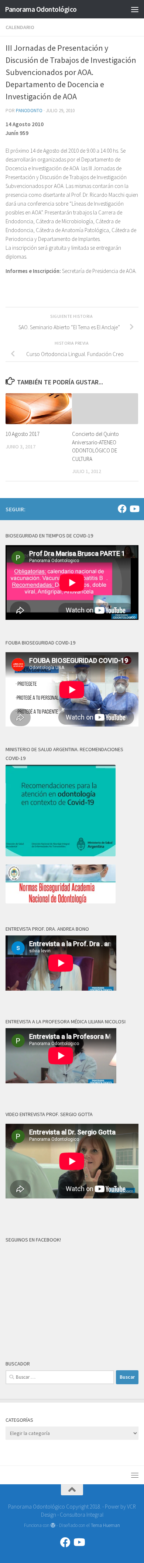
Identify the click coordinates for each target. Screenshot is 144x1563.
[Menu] (135, 9)
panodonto (29, 110)
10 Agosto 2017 (23, 433)
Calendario (20, 27)
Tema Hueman (105, 1525)
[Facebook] (122, 508)
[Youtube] (134, 508)
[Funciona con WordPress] (53, 1525)
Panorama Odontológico (41, 9)
